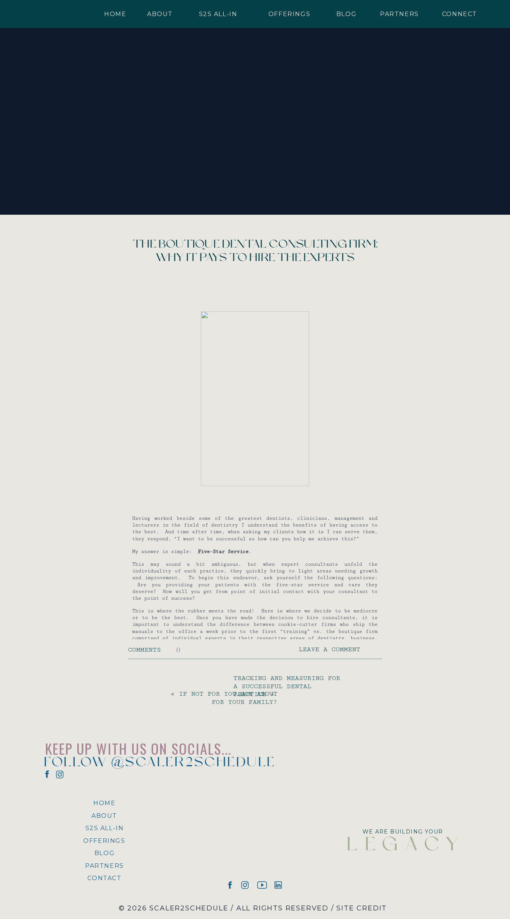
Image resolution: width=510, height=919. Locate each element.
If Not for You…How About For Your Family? (228, 698)
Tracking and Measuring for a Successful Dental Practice (286, 686)
